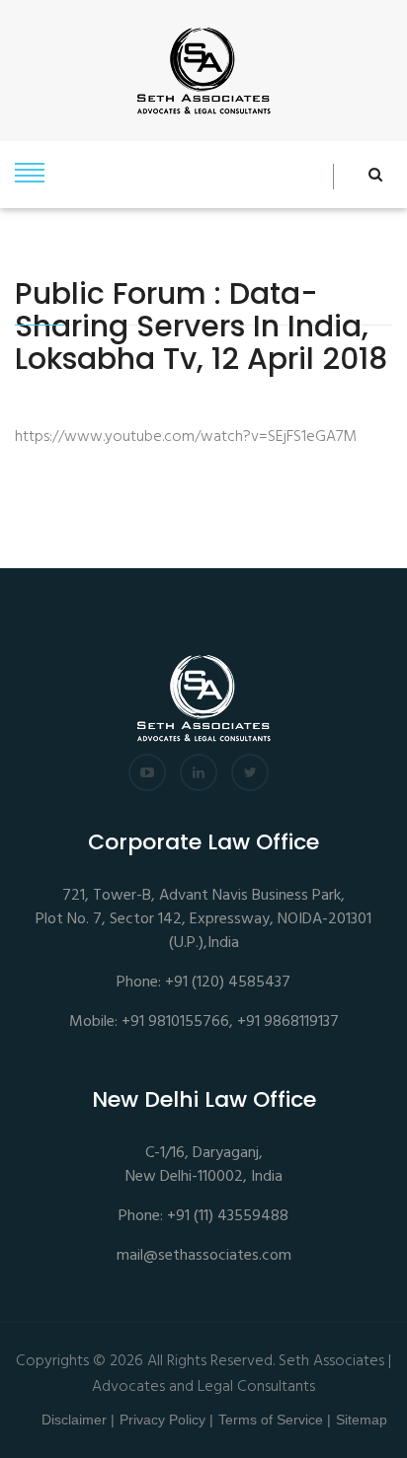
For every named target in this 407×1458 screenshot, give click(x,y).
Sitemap (361, 1419)
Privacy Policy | (166, 1419)
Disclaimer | (78, 1419)
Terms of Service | (274, 1419)
